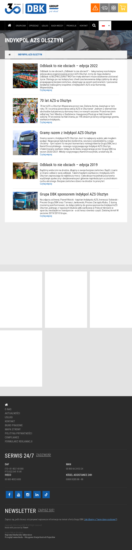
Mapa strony (13, 429)
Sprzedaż (33, 25)
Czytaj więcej (46, 90)
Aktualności (12, 413)
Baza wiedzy (57, 25)
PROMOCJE (71, 25)
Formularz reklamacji (18, 441)
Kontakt (84, 25)
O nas (8, 409)
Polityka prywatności (18, 433)
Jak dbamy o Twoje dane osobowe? (100, 519)
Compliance (12, 437)
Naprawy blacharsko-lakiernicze (18, 535)
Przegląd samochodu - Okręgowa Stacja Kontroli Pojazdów (30, 537)
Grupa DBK (21, 25)
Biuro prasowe (14, 425)
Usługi (45, 25)
